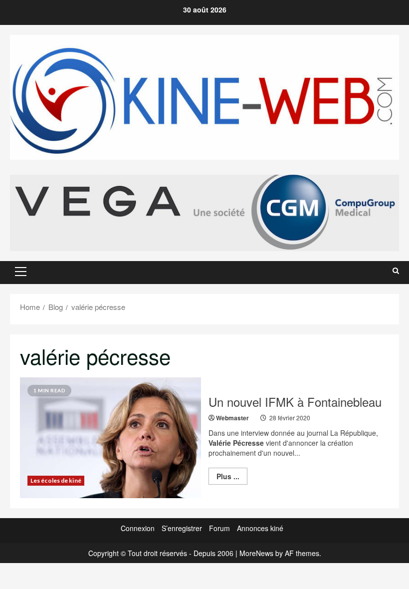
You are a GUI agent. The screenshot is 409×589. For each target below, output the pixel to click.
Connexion (138, 528)
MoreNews (256, 553)
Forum (219, 528)
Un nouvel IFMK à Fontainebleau (295, 401)
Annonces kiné (260, 528)
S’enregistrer (182, 528)
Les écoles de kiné (55, 480)
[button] (20, 271)
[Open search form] (396, 270)
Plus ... (231, 478)
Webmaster (232, 417)
